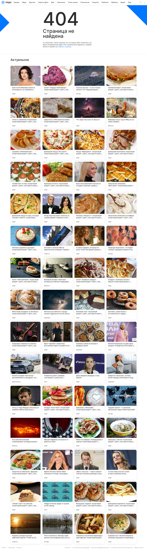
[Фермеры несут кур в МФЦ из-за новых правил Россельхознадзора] (121, 113)
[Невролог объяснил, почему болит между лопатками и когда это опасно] (121, 369)
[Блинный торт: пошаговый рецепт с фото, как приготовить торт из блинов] (89, 305)
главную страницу (64, 47)
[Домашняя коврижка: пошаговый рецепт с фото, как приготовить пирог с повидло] (121, 497)
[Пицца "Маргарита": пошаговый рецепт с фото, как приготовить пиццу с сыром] (89, 145)
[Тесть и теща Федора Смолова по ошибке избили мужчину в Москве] (25, 401)
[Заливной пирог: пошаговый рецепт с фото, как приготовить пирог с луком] (121, 81)
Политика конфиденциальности (100, 547)
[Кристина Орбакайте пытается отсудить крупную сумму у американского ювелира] (89, 177)
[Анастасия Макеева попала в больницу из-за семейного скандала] (25, 81)
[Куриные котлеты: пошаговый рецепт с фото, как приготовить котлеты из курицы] (57, 177)
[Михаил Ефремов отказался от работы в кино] (57, 433)
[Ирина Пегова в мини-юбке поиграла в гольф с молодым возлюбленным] (57, 465)
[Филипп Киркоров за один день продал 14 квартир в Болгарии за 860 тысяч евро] (121, 337)
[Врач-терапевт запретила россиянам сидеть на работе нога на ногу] (57, 337)
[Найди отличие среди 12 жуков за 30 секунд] (57, 497)
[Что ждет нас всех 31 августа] (89, 113)
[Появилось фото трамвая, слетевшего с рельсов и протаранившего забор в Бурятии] (57, 369)
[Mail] (3, 2)
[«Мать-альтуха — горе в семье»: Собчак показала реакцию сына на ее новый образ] (89, 465)
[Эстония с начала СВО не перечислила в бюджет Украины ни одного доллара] (57, 241)
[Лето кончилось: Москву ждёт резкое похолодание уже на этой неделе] (57, 529)
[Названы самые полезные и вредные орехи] (89, 337)
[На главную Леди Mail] (7, 2)
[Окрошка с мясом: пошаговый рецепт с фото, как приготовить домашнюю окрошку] (121, 433)
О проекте (67, 547)
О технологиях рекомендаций (81, 547)
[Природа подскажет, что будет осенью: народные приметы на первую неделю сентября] (121, 241)
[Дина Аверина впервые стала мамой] (89, 369)
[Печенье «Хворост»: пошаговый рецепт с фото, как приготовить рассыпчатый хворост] (89, 209)
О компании (11, 547)
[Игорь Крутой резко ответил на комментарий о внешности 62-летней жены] (57, 209)
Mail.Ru (4, 547)
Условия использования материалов (121, 547)
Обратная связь (138, 547)
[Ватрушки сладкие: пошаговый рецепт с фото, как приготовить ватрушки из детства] (89, 497)
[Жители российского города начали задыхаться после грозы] (57, 305)
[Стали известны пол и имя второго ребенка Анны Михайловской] (121, 465)
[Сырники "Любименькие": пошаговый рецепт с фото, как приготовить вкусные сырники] (25, 145)
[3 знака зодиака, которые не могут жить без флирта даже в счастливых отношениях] (89, 241)
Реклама (18, 547)
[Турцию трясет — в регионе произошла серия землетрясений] (121, 401)
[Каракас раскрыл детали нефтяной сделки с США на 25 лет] (25, 529)
